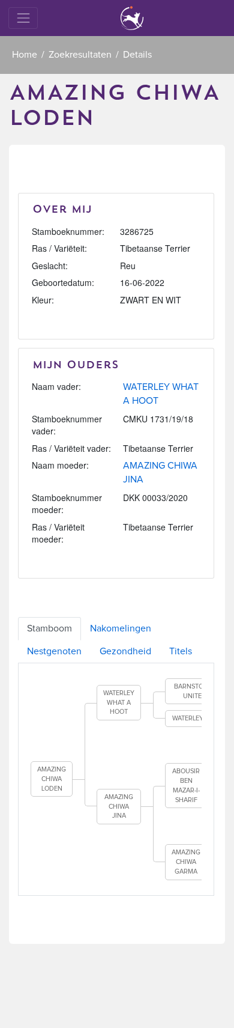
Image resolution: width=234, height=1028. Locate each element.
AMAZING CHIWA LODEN (51, 778)
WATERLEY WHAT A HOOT (118, 702)
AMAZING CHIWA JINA (118, 806)
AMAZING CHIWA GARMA (186, 861)
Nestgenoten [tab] (54, 651)
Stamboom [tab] (49, 628)
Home (24, 54)
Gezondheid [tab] (125, 651)
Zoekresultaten (80, 54)
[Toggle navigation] (23, 17)
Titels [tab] (180, 651)
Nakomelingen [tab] (120, 628)
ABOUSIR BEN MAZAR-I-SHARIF (186, 785)
